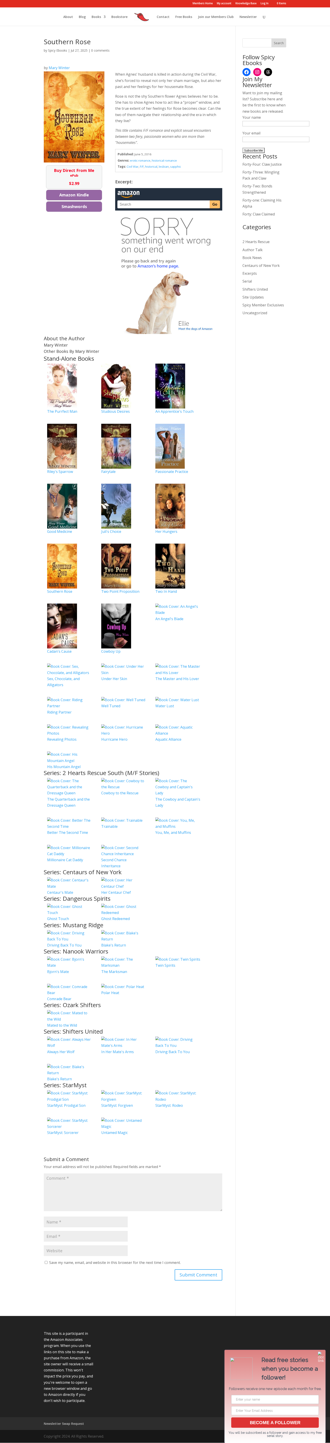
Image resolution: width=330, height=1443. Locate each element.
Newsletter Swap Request (64, 1423)
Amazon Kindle (74, 195)
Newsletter (248, 17)
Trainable (109, 826)
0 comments (100, 50)
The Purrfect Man (62, 411)
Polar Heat (110, 992)
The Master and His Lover (177, 678)
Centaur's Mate (60, 892)
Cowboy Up (111, 651)
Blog (82, 17)
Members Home (203, 3)
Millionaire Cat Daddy (65, 859)
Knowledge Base (246, 3)
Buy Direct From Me (74, 177)
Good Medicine (59, 531)
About (68, 17)
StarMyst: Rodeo (169, 1105)
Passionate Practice (171, 471)
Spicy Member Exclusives (263, 305)
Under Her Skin (114, 678)
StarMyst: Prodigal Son (66, 1105)
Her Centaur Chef (116, 892)
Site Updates (253, 297)
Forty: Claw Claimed (258, 214)
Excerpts (249, 273)
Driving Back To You (64, 945)
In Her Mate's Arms (117, 1051)
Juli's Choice (111, 531)
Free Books (183, 17)
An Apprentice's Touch (174, 411)
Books (96, 17)
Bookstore (119, 17)
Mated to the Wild (62, 1025)
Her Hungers (166, 531)
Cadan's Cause (59, 651)
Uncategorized (254, 312)
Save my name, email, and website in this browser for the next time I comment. (115, 1262)
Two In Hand (166, 591)
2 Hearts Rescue (256, 241)
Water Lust (164, 705)
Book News (252, 257)
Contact (163, 17)
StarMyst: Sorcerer (63, 1132)
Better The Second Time (67, 832)
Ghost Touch (58, 918)
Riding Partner (59, 712)
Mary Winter (59, 67)
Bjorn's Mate (58, 971)
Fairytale (108, 471)
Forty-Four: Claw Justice (262, 164)
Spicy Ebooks (57, 50)
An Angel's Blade (169, 618)
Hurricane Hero (114, 739)
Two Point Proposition (120, 591)
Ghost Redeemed (115, 918)
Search (279, 43)
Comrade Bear (59, 998)
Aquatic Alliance (168, 739)
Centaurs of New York (261, 265)
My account (224, 3)
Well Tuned (110, 705)
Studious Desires (115, 411)
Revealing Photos (62, 739)
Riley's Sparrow (60, 471)
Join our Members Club (216, 17)
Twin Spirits (165, 965)
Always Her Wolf (61, 1051)
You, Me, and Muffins (173, 832)
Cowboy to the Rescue (120, 793)
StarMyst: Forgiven (117, 1105)
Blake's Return (113, 945)
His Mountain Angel (64, 766)
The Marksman (114, 971)
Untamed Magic (114, 1132)
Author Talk (252, 249)
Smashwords (74, 206)
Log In (264, 3)
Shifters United (255, 289)
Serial (247, 281)
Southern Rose (59, 591)
